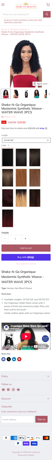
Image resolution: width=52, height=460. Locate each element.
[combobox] (26, 140)
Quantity (5, 232)
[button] (6, 93)
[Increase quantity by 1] (25, 238)
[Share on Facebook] (3, 359)
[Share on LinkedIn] (14, 359)
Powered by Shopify (26, 455)
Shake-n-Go (10, 116)
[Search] (47, 14)
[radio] (7, 157)
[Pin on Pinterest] (19, 359)
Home (4, 29)
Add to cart (26, 248)
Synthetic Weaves (18, 29)
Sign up (41, 419)
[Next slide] (49, 94)
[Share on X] (9, 359)
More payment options (26, 264)
